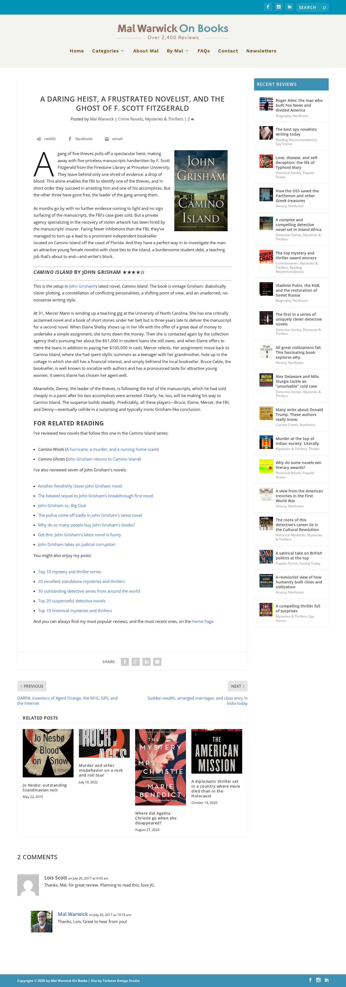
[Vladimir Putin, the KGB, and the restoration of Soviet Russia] (266, 289)
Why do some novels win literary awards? (298, 465)
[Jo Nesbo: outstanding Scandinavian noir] (48, 753)
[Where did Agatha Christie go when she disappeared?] (160, 767)
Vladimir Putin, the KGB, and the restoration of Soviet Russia (298, 290)
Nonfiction (300, 115)
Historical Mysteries (291, 535)
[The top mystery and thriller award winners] (266, 256)
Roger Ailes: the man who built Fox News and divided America (299, 105)
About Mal (146, 51)
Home (77, 51)
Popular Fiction (287, 563)
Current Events (287, 424)
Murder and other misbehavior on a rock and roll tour (101, 770)
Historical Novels (288, 172)
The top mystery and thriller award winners (296, 255)
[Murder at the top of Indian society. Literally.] (266, 442)
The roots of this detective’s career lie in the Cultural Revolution (297, 524)
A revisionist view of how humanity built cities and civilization (299, 582)
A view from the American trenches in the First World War (299, 495)
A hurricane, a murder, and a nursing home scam (111, 449)
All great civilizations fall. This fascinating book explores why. (299, 352)
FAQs (204, 51)
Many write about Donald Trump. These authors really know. (299, 414)
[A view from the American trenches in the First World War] (266, 494)
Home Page (202, 621)
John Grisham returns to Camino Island (103, 459)
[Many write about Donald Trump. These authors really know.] (266, 413)
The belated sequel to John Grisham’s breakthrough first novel (95, 495)
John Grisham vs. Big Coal (62, 505)
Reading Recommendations (296, 139)
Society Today (310, 563)
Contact (228, 51)
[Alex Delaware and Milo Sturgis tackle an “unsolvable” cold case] (266, 380)
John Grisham (82, 286)
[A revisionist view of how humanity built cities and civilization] (266, 581)
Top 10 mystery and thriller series (69, 571)
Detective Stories (288, 235)
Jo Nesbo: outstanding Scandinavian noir (45, 788)
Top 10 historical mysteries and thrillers (75, 610)
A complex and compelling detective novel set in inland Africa (298, 224)
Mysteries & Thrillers (164, 119)
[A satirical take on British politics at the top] (266, 556)
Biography (283, 115)
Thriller (314, 448)
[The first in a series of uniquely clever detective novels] (266, 318)
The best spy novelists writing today (296, 132)
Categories (105, 51)
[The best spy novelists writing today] (266, 133)
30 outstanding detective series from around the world (89, 591)
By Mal (175, 51)
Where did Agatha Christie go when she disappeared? (156, 818)
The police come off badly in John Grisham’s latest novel (90, 515)
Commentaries (287, 263)
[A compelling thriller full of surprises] (266, 609)
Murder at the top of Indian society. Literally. (298, 441)
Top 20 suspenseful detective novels (71, 600)
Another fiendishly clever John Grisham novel (80, 486)
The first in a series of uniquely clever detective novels (299, 319)
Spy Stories (284, 144)
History (281, 206)
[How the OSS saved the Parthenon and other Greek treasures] (266, 194)
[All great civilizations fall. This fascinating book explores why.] (266, 351)
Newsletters (261, 51)
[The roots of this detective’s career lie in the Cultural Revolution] (266, 523)
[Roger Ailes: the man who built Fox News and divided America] (266, 104)
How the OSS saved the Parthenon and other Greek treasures (297, 195)
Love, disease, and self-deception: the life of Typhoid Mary (297, 162)
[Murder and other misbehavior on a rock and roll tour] (104, 743)
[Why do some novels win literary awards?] (266, 466)
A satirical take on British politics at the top (299, 555)
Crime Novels (130, 119)
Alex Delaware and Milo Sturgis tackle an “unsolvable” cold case (297, 381)
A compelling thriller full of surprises (298, 608)
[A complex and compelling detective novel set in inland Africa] (266, 223)
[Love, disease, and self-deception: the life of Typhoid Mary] (266, 161)
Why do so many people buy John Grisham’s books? (86, 525)
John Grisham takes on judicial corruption (76, 544)
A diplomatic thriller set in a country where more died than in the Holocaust (215, 789)
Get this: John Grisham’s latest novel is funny (79, 534)
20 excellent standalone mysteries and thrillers (81, 581)
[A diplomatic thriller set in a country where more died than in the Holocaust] (216, 751)
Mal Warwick (102, 119)
